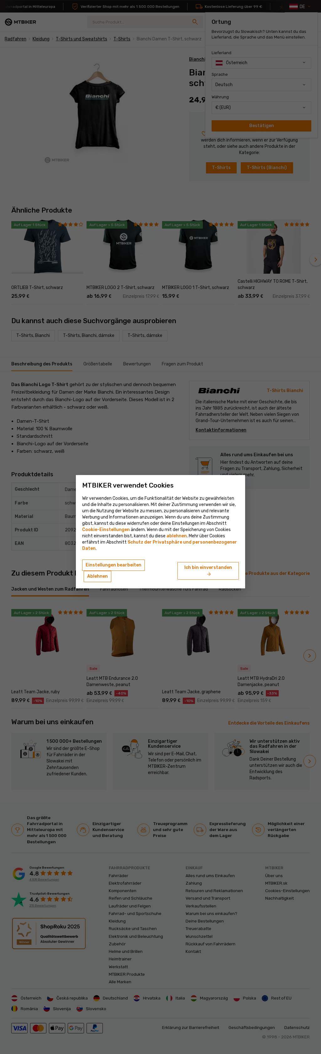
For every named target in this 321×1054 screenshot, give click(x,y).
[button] (176, 536)
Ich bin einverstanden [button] (208, 571)
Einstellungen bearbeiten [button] (113, 565)
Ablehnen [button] (97, 576)
